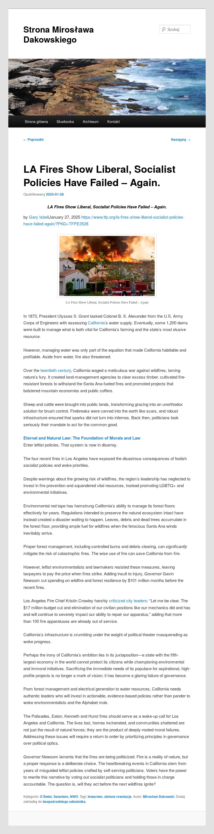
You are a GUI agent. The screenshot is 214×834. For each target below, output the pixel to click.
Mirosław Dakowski (158, 796)
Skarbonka (65, 121)
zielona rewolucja (118, 796)
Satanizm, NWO (66, 796)
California (96, 322)
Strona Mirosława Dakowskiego (58, 34)
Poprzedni (33, 139)
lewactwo (95, 796)
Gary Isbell (39, 217)
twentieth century (55, 370)
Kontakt (113, 121)
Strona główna (36, 121)
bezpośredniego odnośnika (64, 801)
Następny (181, 139)
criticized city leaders (128, 600)
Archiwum (91, 121)
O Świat (46, 796)
